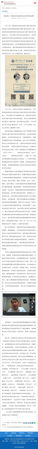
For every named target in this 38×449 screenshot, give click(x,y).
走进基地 (13, 433)
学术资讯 (14, 8)
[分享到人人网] (32, 423)
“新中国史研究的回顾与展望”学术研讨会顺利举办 (20, 427)
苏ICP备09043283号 (29, 439)
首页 (3, 8)
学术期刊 (9, 435)
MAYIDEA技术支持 (19, 447)
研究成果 (30, 433)
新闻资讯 (8, 8)
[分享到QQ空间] (26, 423)
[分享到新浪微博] (28, 423)
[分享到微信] (34, 423)
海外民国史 (19, 435)
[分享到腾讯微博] (30, 423)
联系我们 (28, 435)
